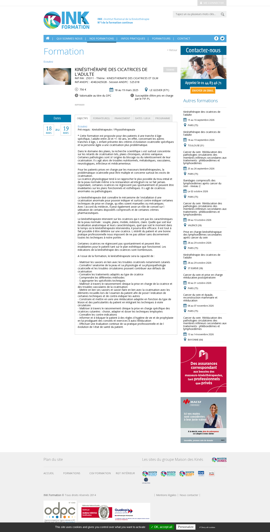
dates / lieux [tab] (142, 118)
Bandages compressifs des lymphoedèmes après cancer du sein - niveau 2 (202, 183)
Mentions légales (166, 495)
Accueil (49, 473)
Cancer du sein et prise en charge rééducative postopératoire (203, 276)
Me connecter (213, 3)
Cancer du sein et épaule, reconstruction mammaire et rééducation (200, 297)
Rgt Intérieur (125, 473)
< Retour (172, 50)
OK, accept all (162, 527)
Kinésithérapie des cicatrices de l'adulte (201, 113)
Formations (71, 473)
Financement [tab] (122, 118)
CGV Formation (100, 473)
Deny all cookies (208, 527)
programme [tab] (162, 118)
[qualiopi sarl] (114, 511)
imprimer (79, 104)
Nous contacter (189, 495)
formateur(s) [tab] (101, 118)
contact (183, 38)
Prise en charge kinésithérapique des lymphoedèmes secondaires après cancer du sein (202, 234)
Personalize (186, 527)
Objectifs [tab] (82, 118)
